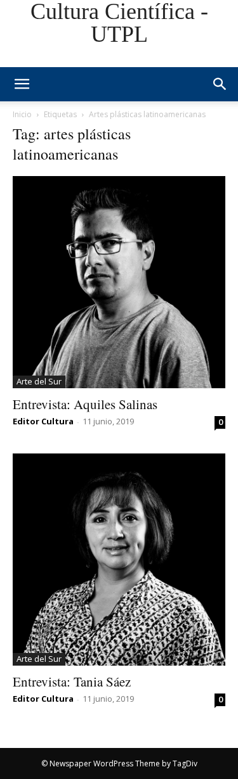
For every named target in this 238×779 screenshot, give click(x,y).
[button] (220, 84)
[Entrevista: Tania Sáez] (119, 559)
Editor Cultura (43, 421)
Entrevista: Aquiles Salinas (85, 404)
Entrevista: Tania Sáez (72, 681)
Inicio (22, 114)
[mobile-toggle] (21, 84)
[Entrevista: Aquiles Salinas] (119, 282)
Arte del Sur (39, 381)
